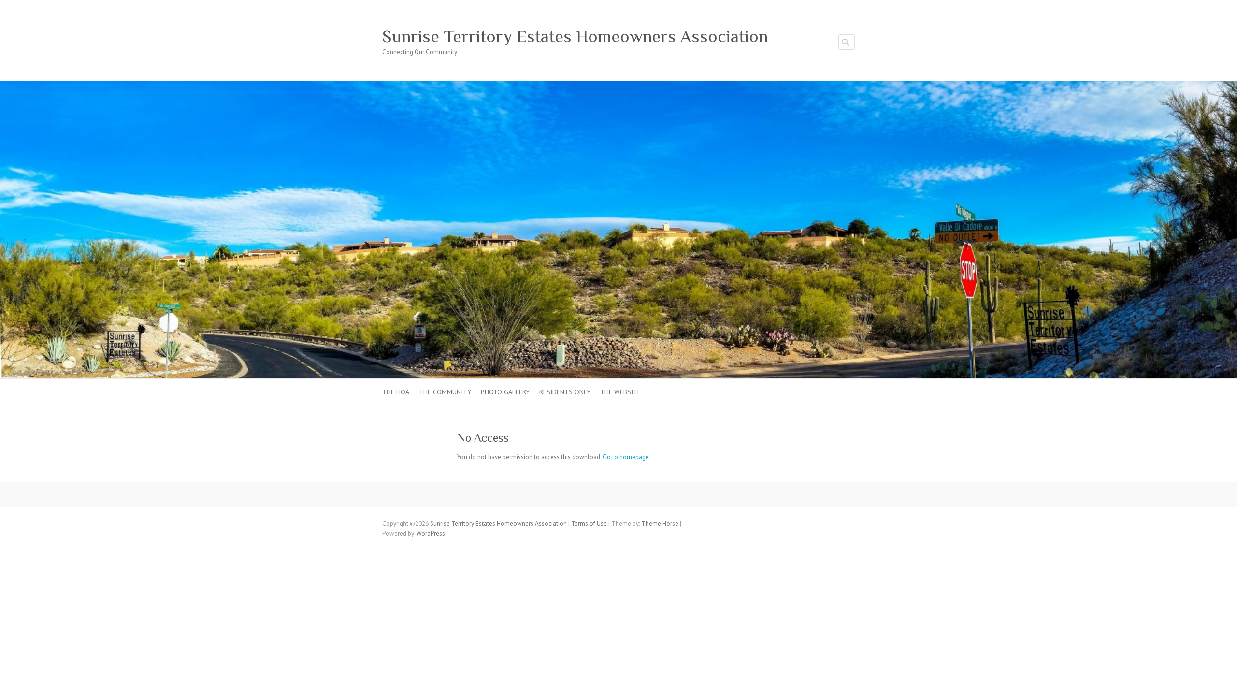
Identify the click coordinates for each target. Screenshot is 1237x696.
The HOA (395, 392)
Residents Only (564, 392)
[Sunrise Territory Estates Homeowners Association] (618, 85)
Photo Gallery (505, 392)
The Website (620, 392)
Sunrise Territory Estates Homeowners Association (575, 36)
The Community (445, 392)
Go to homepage (626, 457)
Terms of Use (589, 524)
